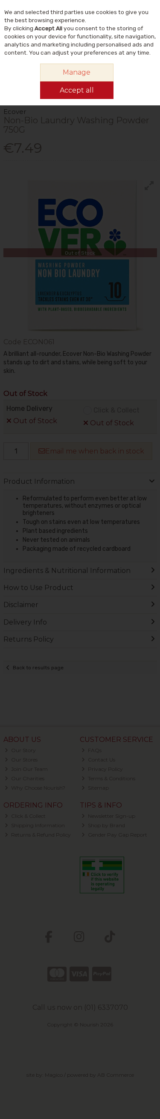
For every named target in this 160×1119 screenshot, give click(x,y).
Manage (76, 72)
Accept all (77, 90)
